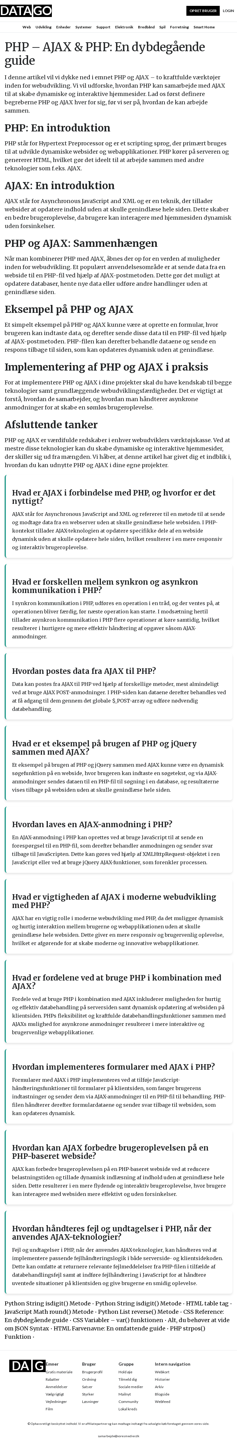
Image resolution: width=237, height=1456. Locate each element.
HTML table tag (207, 1303)
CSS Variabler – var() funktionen (118, 1320)
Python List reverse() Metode (138, 1311)
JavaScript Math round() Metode (49, 1311)
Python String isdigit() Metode (48, 1303)
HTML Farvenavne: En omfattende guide (109, 1328)
